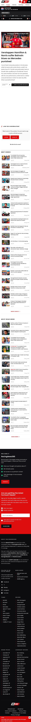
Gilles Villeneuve (21, 663)
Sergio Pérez (20, 622)
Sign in (5, 481)
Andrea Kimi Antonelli (22, 613)
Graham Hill (20, 687)
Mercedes (5, 607)
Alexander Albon (21, 637)
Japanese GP (6, 657)
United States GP (7, 687)
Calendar (14, 4)
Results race (5, 12)
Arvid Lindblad (20, 628)
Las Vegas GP (6, 689)
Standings (21, 4)
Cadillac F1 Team (7, 622)
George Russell (5, 556)
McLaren (5, 602)
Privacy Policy (22, 711)
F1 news (8, 4)
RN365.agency (21, 579)
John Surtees (20, 694)
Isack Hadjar (20, 615)
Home (2, 4)
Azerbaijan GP (6, 683)
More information (16, 18)
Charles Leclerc (16, 556)
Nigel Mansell (20, 679)
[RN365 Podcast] (20, 1)
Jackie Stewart (21, 668)
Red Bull (5, 600)
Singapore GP (6, 685)
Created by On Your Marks (19, 713)
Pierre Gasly (20, 630)
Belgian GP (5, 672)
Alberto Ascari (20, 659)
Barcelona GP (6, 666)
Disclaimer (20, 709)
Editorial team (11, 709)
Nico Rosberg (20, 653)
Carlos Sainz (20, 619)
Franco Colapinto (21, 643)
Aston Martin (6, 613)
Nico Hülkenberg (21, 635)
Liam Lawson (20, 639)
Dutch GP (5, 676)
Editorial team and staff (22, 574)
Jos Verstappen (21, 672)
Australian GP (6, 653)
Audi (4, 611)
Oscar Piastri (20, 617)
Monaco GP (6, 663)
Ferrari (4, 604)
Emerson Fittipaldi (21, 685)
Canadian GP (6, 661)
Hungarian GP (6, 674)
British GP (5, 670)
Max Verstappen (21, 553)
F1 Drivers (27, 4)
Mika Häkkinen (20, 670)
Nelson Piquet (20, 689)
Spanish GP (6, 681)
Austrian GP (6, 668)
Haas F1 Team (6, 615)
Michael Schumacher (22, 657)
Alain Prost (20, 655)
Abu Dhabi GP (6, 694)
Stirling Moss (20, 681)
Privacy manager (15, 715)
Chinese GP (6, 655)
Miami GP (5, 659)
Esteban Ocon (21, 624)
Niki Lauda (19, 676)
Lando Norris (23, 555)
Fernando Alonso (6, 555)
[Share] (9, 84)
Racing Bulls (6, 617)
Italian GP (5, 679)
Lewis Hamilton (12, 553)
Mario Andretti (21, 696)
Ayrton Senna (20, 661)
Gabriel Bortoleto (21, 646)
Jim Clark (19, 674)
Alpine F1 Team (7, 609)
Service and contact (22, 576)
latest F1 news (10, 542)
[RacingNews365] (5, 2)
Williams (5, 619)
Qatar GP (5, 692)
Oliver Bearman (21, 641)
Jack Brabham (21, 692)
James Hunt (20, 666)
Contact (7, 713)
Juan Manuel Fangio (22, 683)
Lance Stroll (20, 633)
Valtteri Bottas (21, 626)
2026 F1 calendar (14, 560)
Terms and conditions (10, 711)
